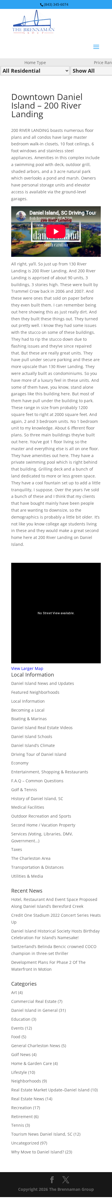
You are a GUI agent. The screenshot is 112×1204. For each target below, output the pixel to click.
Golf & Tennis (24, 789)
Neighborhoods (26, 1081)
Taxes (16, 849)
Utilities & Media (27, 876)
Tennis (17, 1125)
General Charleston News (35, 1045)
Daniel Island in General (34, 1010)
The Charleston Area (31, 858)
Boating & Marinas (29, 718)
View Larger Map (27, 668)
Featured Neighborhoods (35, 692)
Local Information (28, 701)
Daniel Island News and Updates (42, 683)
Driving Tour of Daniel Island (38, 754)
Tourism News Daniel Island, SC (41, 1134)
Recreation (21, 1107)
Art (14, 992)
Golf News (21, 1054)
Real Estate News (27, 1098)
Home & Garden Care (31, 1063)
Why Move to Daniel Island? (37, 1152)
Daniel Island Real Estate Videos (42, 727)
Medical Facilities (27, 807)
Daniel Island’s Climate (33, 745)
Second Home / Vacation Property (43, 825)
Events (17, 1028)
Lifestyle (19, 1072)
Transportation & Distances (37, 867)
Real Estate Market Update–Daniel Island (50, 1090)
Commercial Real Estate (34, 1001)
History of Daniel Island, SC (37, 798)
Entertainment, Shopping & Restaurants (49, 772)
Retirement (22, 1116)
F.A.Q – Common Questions (37, 780)
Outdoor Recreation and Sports (41, 816)
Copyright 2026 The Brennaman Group (56, 1189)
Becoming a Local (28, 710)
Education (20, 1019)
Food (15, 1036)
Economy (19, 763)
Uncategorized (25, 1143)
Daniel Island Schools (31, 736)
